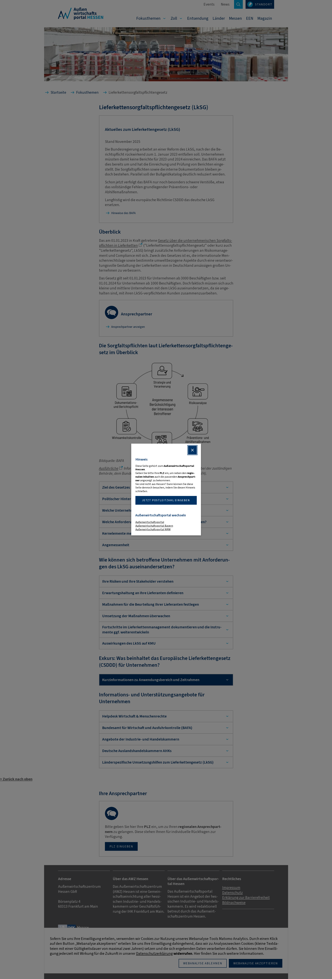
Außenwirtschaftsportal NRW (153, 529)
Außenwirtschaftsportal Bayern (154, 526)
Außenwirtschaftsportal (149, 522)
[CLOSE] (192, 450)
